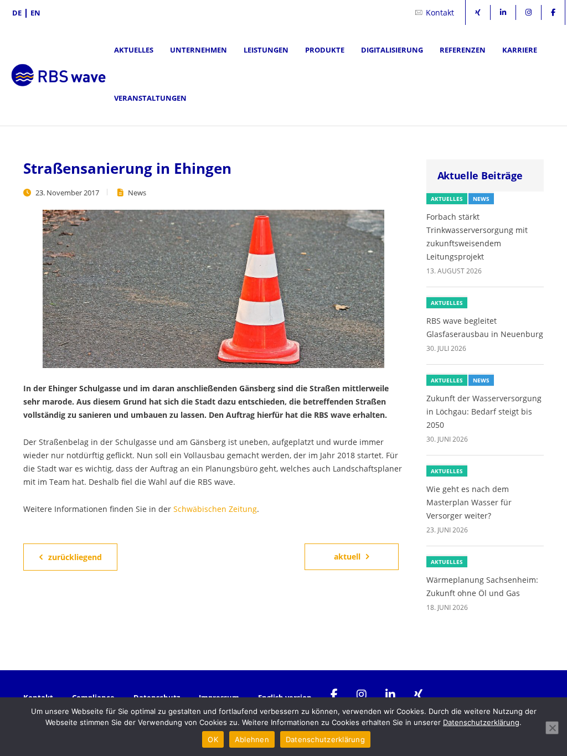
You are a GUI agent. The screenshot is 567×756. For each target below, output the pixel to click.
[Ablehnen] (552, 727)
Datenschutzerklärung (481, 722)
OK (213, 739)
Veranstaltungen (150, 98)
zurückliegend (75, 557)
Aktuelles (133, 50)
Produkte (324, 50)
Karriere (519, 50)
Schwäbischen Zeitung (215, 509)
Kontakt (440, 12)
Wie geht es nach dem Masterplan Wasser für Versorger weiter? (469, 502)
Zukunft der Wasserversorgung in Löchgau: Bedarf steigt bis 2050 (484, 411)
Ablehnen (252, 739)
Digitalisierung (392, 50)
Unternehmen (198, 50)
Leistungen (266, 50)
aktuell (347, 556)
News (137, 193)
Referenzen (463, 50)
